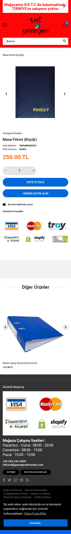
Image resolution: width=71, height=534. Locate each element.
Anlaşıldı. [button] (35, 523)
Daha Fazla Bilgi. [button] (35, 513)
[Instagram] (15, 480)
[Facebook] (4, 480)
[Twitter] (9, 480)
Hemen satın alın (35, 193)
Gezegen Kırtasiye (12, 133)
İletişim (11, 472)
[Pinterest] (21, 480)
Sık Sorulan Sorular (35, 472)
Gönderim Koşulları (13, 211)
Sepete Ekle (35, 182)
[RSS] (27, 480)
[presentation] (5, 327)
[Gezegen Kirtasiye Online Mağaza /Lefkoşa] (35, 25)
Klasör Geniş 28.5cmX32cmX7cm (20, 363)
